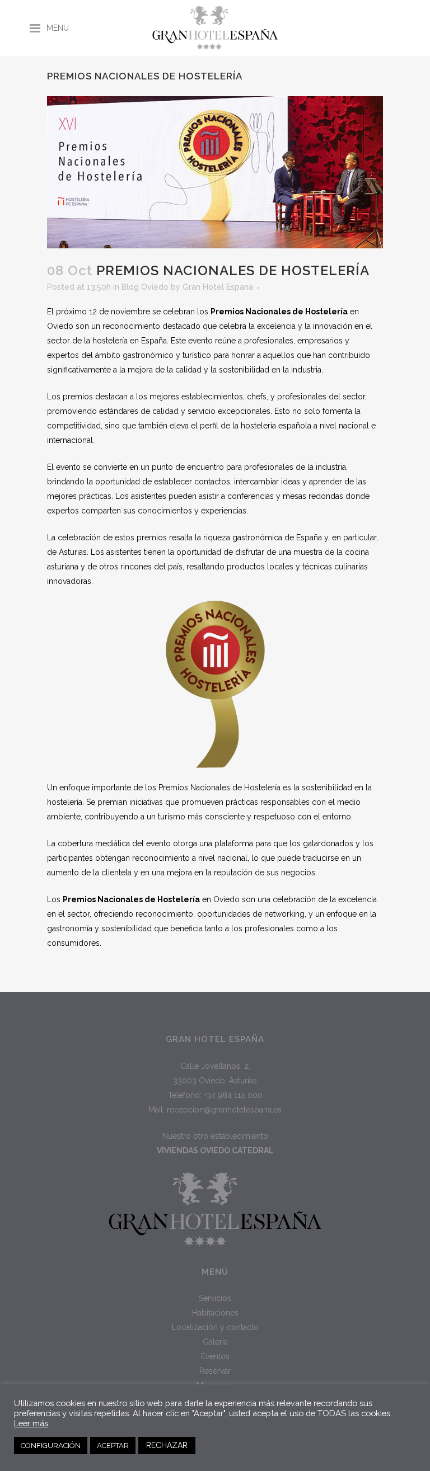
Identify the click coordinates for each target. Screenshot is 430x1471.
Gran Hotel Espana (218, 286)
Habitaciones (215, 1312)
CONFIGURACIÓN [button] (51, 1445)
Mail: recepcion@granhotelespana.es (215, 1109)
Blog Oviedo (145, 286)
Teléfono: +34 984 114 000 (215, 1095)
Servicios (215, 1298)
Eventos (215, 1356)
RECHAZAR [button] (167, 1445)
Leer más (31, 1423)
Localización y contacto (215, 1327)
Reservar (215, 1370)
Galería (215, 1341)
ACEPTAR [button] (113, 1445)
